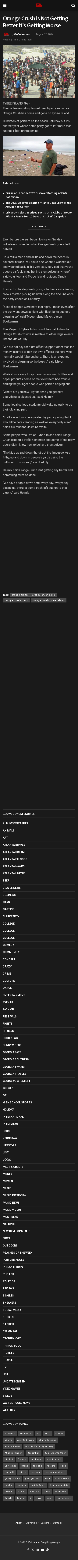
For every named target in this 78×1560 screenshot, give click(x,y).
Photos (8, 1274)
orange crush (20, 595)
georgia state (12, 1478)
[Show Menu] (4, 5)
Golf (47, 1478)
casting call (54, 1459)
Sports (8, 1317)
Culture (9, 980)
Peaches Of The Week (17, 1252)
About (19, 1522)
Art (5, 837)
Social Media (12, 1309)
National (9, 1224)
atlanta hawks (12, 1446)
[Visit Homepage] (39, 5)
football (9, 1472)
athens (59, 1433)
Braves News (12, 887)
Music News (11, 1202)
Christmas (10, 1466)
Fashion (8, 1009)
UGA (5, 1374)
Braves (22, 1459)
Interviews (11, 1123)
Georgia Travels (14, 1073)
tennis (21, 1498)
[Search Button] (73, 5)
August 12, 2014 (44, 34)
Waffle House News (16, 1402)
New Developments (16, 1231)
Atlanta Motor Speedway (39, 1446)
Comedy (8, 944)
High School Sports (17, 1102)
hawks (8, 1485)
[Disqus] (39, 660)
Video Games (11, 1388)
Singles (8, 1295)
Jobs (6, 1131)
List (6, 1152)
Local (7, 1159)
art (38, 1433)
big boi (9, 1459)
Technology (12, 1338)
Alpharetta (26, 1433)
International (13, 1116)
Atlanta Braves (14, 844)
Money (7, 1174)
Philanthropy (13, 1266)
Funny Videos (12, 1045)
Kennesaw (10, 1138)
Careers (45, 1522)
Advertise (31, 1522)
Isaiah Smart (38, 1485)
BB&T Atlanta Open (55, 1453)
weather (9, 1409)
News (6, 1238)
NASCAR (34, 1491)
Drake (24, 1466)
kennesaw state (59, 1485)
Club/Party (11, 916)
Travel (8, 1359)
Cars (6, 902)
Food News (10, 1038)
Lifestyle (9, 1145)
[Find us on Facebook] (28, 1550)
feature (51, 1466)
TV (4, 1367)
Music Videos (12, 1209)
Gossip (8, 1088)
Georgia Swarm (14, 1066)
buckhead (36, 1459)
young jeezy (64, 1498)
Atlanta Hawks (14, 866)
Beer (6, 880)
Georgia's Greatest (16, 1080)
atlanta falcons (47, 1440)
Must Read (10, 1216)
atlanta (8, 1440)
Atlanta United (14, 873)
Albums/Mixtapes (15, 823)
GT (5, 1095)
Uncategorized (14, 1381)
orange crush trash (16, 600)
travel (39, 1498)
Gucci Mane (62, 1478)
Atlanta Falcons (15, 859)
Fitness (8, 1030)
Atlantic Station (14, 1453)
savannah (60, 1491)
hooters (21, 1485)
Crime (7, 973)
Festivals (10, 1016)
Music (7, 1188)
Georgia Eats (12, 1052)
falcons (37, 1466)
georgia (35, 1472)
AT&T (47, 1433)
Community (11, 952)
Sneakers (9, 1302)
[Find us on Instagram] (37, 1550)
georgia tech (32, 1478)
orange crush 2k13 (43, 595)
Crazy (7, 966)
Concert (9, 959)
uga (49, 1498)
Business (9, 894)
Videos (7, 1395)
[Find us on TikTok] (47, 1550)
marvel (9, 1491)
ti (30, 1498)
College (9, 923)
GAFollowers (22, 34)
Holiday (8, 1109)
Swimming (10, 1331)
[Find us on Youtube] (42, 1550)
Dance (7, 987)
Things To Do (12, 1345)
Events (8, 1002)
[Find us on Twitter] (32, 1550)
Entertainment (14, 995)
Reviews (8, 1288)
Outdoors (10, 1245)
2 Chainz (10, 1433)
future (22, 1472)
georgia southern (55, 1472)
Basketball (33, 1453)
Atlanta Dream (14, 852)
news (47, 1491)
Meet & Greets (13, 1166)
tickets (8, 1352)
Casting (9, 909)
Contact (57, 1522)
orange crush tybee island (49, 600)
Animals (9, 830)
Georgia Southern (16, 1059)
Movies (8, 1181)
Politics (9, 1281)
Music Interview (14, 1195)
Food (63, 1466)
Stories (8, 1324)
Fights (7, 1023)
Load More (39, 226)
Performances (13, 1259)
